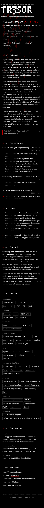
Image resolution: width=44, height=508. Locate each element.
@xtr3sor (15, 475)
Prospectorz (10, 213)
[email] (5, 43)
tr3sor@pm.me (16, 472)
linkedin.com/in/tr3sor (24, 479)
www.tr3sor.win (15, 485)
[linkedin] (27, 43)
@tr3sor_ (16, 482)
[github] (16, 43)
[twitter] (6, 46)
